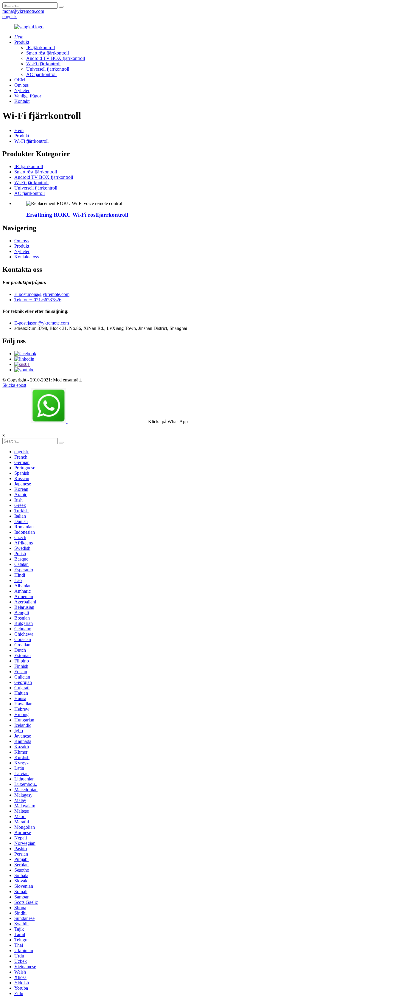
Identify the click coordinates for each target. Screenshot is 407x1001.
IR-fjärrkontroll (40, 47)
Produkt (21, 42)
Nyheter (21, 90)
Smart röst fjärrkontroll (47, 52)
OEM (19, 79)
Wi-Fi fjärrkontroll (43, 63)
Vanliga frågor (27, 95)
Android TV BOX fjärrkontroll (55, 58)
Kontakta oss (26, 256)
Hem (19, 130)
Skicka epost (14, 385)
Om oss (21, 85)
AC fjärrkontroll (41, 74)
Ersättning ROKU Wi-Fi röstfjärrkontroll (77, 215)
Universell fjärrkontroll (47, 69)
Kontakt (21, 101)
